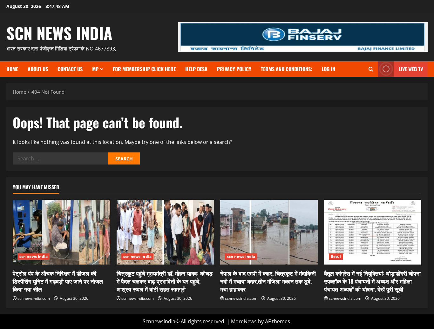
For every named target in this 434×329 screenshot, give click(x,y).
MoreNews (244, 321)
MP (95, 69)
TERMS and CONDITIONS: (286, 69)
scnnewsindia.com (33, 298)
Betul (336, 256)
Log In (328, 69)
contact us (70, 69)
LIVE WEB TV (410, 69)
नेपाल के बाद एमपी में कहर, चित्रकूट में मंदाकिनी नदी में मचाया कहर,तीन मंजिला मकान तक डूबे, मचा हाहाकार (268, 281)
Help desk (196, 69)
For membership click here (144, 69)
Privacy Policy (234, 69)
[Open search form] (371, 69)
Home (12, 69)
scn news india (59, 32)
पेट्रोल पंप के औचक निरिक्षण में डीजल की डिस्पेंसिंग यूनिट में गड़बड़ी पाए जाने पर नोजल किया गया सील (58, 281)
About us (38, 69)
